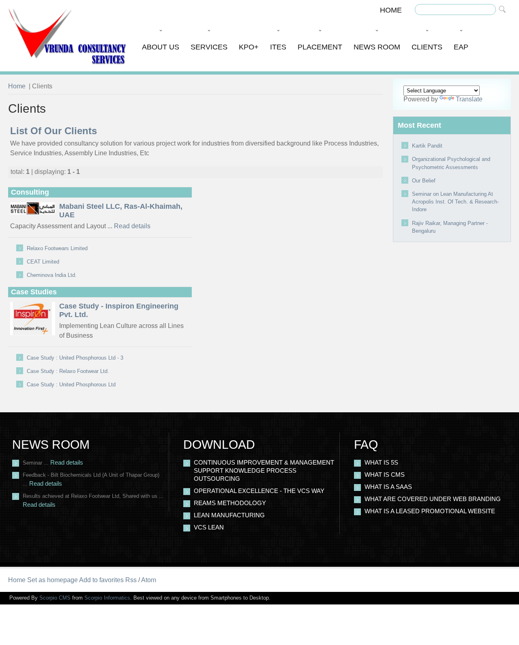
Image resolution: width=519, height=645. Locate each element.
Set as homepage (52, 579)
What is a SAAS (388, 487)
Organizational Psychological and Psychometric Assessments (451, 163)
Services (209, 47)
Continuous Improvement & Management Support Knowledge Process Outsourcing (264, 470)
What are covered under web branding (433, 499)
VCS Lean (209, 527)
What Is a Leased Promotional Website (430, 511)
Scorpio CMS (55, 598)
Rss (131, 579)
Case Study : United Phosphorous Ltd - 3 (75, 358)
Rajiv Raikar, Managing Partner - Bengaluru (450, 227)
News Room (377, 47)
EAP (461, 47)
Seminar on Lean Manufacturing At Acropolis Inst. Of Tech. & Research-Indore (455, 201)
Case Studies (34, 292)
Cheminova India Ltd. (52, 275)
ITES (278, 47)
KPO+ (249, 47)
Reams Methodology (230, 503)
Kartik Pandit (427, 146)
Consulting (30, 192)
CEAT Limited (43, 262)
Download (219, 444)
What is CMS (385, 474)
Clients (427, 47)
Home (391, 10)
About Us (160, 47)
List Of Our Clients (53, 130)
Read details (132, 226)
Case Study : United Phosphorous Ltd (71, 384)
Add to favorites (101, 579)
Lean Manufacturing (229, 515)
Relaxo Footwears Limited (57, 248)
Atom (148, 579)
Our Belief (423, 181)
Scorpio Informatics (107, 598)
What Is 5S (381, 462)
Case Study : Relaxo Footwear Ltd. (68, 371)
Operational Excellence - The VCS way (259, 491)
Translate (469, 99)
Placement (320, 47)
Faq (366, 444)
